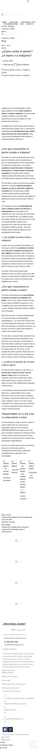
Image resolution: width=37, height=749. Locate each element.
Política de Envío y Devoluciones (14, 684)
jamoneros (5, 448)
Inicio (3, 45)
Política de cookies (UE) (10, 688)
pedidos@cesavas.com (14, 645)
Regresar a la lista (8, 522)
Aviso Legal (6, 680)
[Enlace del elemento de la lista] (18, 710)
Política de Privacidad (9, 676)
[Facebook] (5, 729)
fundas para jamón (17, 448)
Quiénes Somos (7, 672)
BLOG (8, 45)
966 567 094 (12, 642)
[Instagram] (10, 729)
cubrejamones (7, 450)
